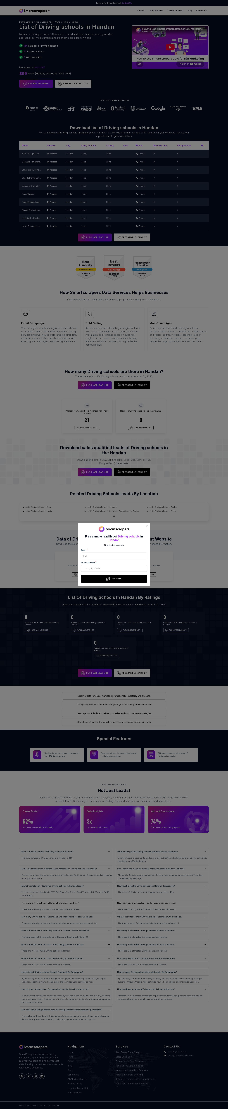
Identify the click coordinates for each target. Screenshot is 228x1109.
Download (116, 578)
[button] (83, 568)
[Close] (146, 526)
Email (84, 550)
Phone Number (88, 562)
